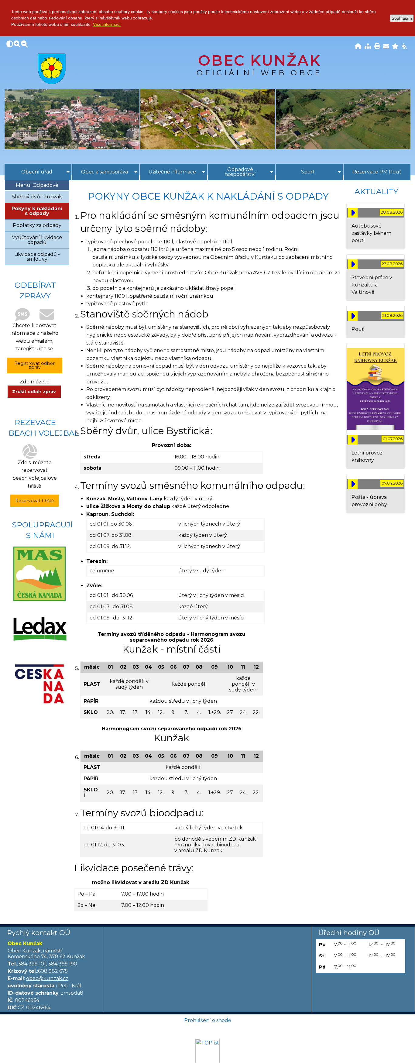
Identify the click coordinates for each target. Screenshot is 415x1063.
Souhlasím (402, 18)
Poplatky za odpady (37, 225)
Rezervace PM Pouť (376, 172)
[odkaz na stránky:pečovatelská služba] (39, 628)
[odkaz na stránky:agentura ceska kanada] (39, 683)
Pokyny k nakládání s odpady (37, 211)
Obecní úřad (36, 172)
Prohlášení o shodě (207, 1020)
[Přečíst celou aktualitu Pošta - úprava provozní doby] (353, 484)
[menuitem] (38, 172)
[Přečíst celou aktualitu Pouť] (353, 316)
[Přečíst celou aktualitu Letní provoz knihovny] (353, 439)
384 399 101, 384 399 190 (47, 964)
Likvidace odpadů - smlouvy (37, 256)
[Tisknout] (377, 47)
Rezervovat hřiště (34, 500)
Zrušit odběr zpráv (34, 391)
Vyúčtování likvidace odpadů (37, 240)
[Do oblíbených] (395, 47)
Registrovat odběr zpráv (34, 365)
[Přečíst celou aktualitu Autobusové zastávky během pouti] (353, 213)
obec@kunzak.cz (47, 978)
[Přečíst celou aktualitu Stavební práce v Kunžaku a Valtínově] (353, 264)
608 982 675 (53, 971)
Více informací (107, 24)
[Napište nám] (386, 47)
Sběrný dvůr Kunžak (37, 197)
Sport (308, 172)
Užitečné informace (172, 172)
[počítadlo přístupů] (207, 1051)
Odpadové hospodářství (240, 171)
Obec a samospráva (104, 172)
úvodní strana (52, 68)
